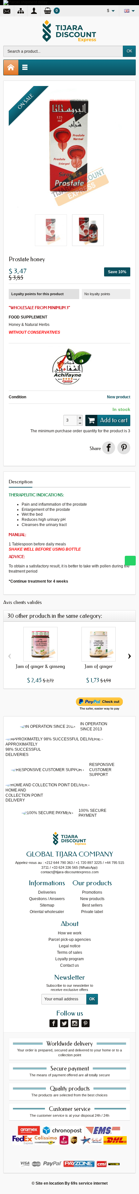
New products (92, 899)
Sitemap (47, 905)
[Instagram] (75, 1023)
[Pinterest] (123, 447)
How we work (69, 933)
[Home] (11, 67)
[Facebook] (53, 1023)
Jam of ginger (98, 666)
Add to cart (113, 420)
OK (129, 51)
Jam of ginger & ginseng (40, 666)
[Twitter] (64, 1023)
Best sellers (92, 905)
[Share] (108, 447)
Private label (92, 911)
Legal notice (69, 946)
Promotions (92, 892)
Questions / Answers (47, 899)
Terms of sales (69, 952)
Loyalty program (69, 959)
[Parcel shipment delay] (25, 2)
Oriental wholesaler (47, 911)
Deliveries (47, 892)
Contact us (69, 965)
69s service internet (89, 1183)
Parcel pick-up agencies (69, 939)
